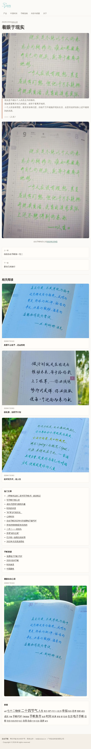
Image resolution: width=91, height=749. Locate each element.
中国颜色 (10, 569)
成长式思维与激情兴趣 (16, 504)
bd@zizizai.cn (41, 739)
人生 (40, 710)
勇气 (50, 711)
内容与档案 (35, 13)
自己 (20, 721)
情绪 (79, 711)
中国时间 (13, 13)
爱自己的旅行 (9, 265)
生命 (65, 716)
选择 (42, 721)
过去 (38, 721)
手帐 (10, 717)
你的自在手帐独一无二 (13, 252)
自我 (25, 721)
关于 (45, 13)
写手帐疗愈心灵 (13, 500)
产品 (5, 13)
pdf (5, 711)
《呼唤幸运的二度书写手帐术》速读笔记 (24, 496)
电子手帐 (78, 716)
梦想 (58, 717)
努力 (46, 711)
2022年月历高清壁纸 (15, 542)
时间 (48, 716)
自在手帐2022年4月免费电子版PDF (22, 521)
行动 (34, 721)
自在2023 (14, 721)
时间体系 (10, 565)
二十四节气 (29, 710)
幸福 (65, 710)
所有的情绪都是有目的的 (17, 525)
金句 (46, 721)
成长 (6, 716)
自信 (9, 721)
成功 (83, 711)
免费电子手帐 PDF (14, 556)
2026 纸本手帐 (13, 560)
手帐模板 (26, 717)
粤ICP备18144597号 (17, 739)
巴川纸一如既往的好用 (16, 537)
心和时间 (10, 517)
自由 (29, 721)
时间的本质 (11, 508)
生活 (70, 716)
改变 (44, 717)
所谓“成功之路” (13, 533)
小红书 (58, 711)
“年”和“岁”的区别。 (14, 512)
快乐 (70, 711)
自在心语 (14, 22)
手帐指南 (24, 13)
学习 (54, 711)
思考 (74, 711)
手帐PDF (17, 716)
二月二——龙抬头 (14, 529)
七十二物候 (14, 710)
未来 (54, 716)
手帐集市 (35, 716)
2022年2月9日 (52, 242)
